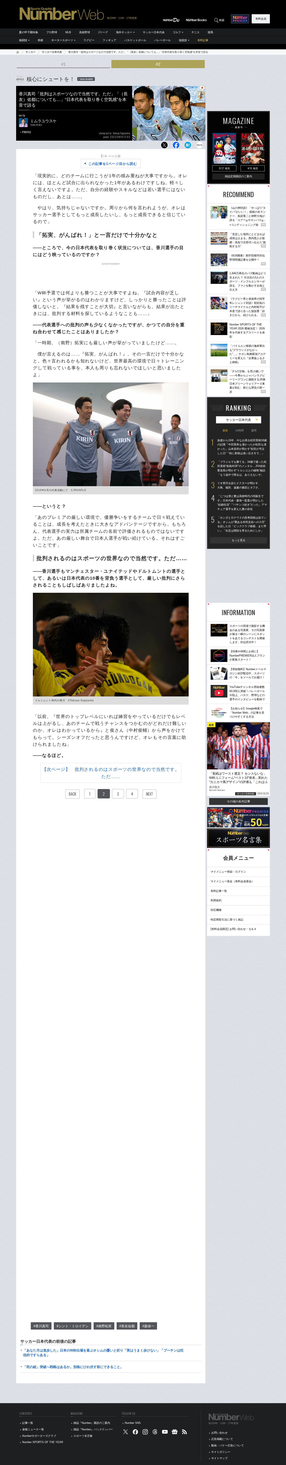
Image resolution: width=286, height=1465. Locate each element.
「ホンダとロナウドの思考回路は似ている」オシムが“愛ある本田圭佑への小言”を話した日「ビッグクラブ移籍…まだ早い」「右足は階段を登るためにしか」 (241, 524)
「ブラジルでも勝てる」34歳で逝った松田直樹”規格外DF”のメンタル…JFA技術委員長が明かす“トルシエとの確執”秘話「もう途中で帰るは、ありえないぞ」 (242, 468)
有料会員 (260, 18)
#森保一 (148, 1326)
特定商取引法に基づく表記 (227, 919)
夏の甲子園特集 (28, 32)
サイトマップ (219, 1458)
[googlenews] (174, 1432)
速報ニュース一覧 (33, 1429)
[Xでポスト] (164, 146)
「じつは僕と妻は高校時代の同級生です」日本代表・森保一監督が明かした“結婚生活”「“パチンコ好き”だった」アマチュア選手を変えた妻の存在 (242, 503)
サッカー (31, 52)
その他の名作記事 (238, 801)
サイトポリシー (220, 1452)
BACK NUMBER (86, 79)
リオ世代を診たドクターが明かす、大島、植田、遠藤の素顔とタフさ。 (239, 485)
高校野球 (84, 32)
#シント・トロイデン (73, 1326)
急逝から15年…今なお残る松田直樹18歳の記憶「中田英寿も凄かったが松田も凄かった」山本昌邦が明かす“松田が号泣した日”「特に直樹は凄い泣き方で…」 (242, 447)
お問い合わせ (219, 1432)
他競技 (183, 40)
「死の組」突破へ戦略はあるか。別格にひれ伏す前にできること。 (73, 1367)
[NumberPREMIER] (240, 18)
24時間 (239, 430)
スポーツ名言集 (83, 1435)
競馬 (210, 32)
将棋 (40, 40)
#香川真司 (41, 1326)
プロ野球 (51, 32)
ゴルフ (177, 32)
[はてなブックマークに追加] (187, 146)
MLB (68, 32)
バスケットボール (135, 40)
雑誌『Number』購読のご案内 (91, 1422)
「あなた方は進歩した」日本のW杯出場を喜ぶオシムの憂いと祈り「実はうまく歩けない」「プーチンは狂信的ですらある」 (103, 1353)
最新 (225, 430)
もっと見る (238, 540)
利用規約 (216, 900)
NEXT (149, 794)
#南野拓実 (104, 1326)
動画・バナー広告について (227, 1445)
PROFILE (26, 132)
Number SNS (133, 1422)
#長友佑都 (127, 1326)
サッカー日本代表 (154, 32)
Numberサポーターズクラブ (39, 1435)
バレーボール (162, 40)
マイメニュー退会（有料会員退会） (232, 881)
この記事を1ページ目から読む (112, 164)
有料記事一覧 (219, 891)
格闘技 (23, 40)
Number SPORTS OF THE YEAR (42, 1442)
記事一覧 (27, 1422)
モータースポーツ (62, 40)
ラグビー (89, 40)
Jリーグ (103, 32)
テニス (195, 32)
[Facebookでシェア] (176, 146)
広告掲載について (222, 1439)
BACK (72, 794)
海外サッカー (124, 32)
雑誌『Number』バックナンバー (93, 1429)
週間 (253, 430)
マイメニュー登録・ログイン (228, 871)
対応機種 (216, 910)
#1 (63, 64)
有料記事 (202, 40)
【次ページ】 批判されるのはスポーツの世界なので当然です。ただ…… (111, 773)
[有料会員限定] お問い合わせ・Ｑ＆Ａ (233, 929)
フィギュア (109, 40)
